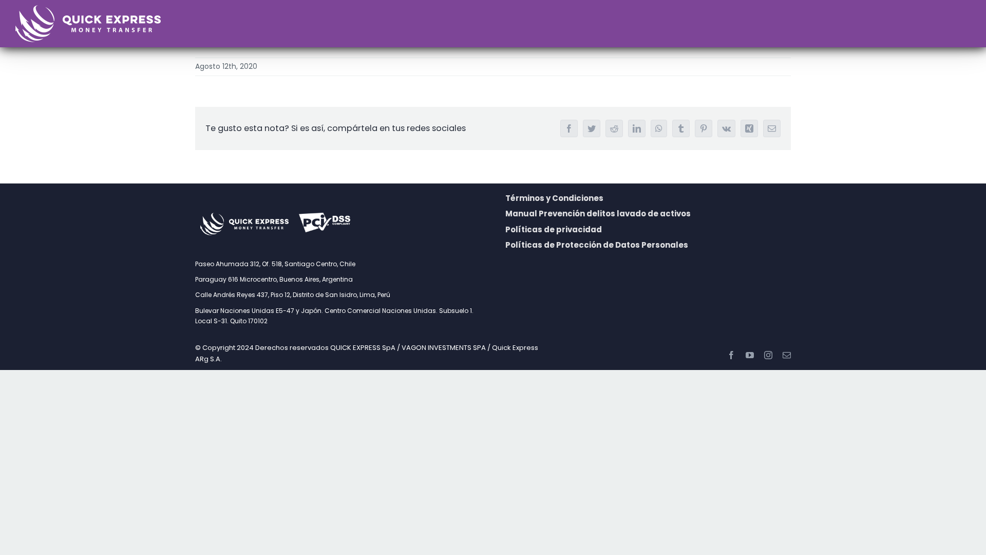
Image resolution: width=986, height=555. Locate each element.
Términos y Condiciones (554, 198)
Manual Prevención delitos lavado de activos (598, 213)
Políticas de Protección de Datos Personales (596, 244)
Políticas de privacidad (553, 229)
